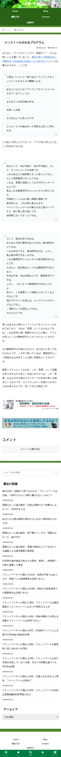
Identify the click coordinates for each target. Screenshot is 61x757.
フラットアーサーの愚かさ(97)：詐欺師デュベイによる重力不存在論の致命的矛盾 (30, 632)
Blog (45, 739)
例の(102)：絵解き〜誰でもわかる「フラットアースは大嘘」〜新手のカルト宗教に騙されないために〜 (29, 493)
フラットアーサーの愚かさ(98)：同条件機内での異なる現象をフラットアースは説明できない (30, 618)
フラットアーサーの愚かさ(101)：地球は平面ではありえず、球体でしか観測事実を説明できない (29, 576)
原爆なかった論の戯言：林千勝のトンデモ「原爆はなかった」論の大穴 (29, 535)
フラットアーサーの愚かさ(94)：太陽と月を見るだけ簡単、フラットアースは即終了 (30, 678)
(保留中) (30, 748)
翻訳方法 (16, 743)
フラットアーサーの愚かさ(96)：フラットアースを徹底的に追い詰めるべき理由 (30, 646)
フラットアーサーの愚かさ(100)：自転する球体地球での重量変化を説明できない (29, 590)
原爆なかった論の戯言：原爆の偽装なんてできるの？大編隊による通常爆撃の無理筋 (29, 548)
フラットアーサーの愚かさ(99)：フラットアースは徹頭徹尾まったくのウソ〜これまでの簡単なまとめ (30, 604)
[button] (55, 472)
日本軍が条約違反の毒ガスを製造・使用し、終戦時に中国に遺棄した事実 (29, 563)
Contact (45, 743)
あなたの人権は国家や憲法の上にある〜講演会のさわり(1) (29, 521)
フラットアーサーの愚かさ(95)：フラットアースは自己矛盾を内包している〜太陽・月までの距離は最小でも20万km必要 (30, 662)
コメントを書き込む (30, 449)
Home (16, 739)
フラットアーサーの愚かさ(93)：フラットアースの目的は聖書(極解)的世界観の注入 (30, 692)
